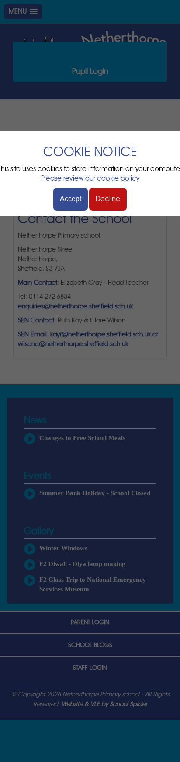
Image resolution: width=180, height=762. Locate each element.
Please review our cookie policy (90, 178)
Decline (108, 199)
